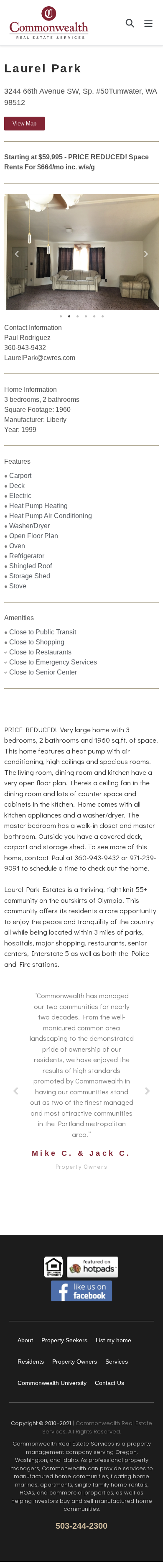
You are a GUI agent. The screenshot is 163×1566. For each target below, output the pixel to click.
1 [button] (60, 316)
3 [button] (77, 316)
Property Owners (74, 1361)
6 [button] (102, 316)
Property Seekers (64, 1340)
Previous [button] (17, 252)
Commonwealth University (52, 1383)
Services (116, 1361)
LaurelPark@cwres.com (39, 357)
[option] (81, 252)
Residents (31, 1361)
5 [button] (94, 316)
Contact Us (109, 1383)
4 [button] (86, 316)
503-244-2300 (81, 1525)
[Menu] (148, 22)
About (25, 1340)
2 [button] (69, 316)
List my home (113, 1340)
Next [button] (146, 252)
